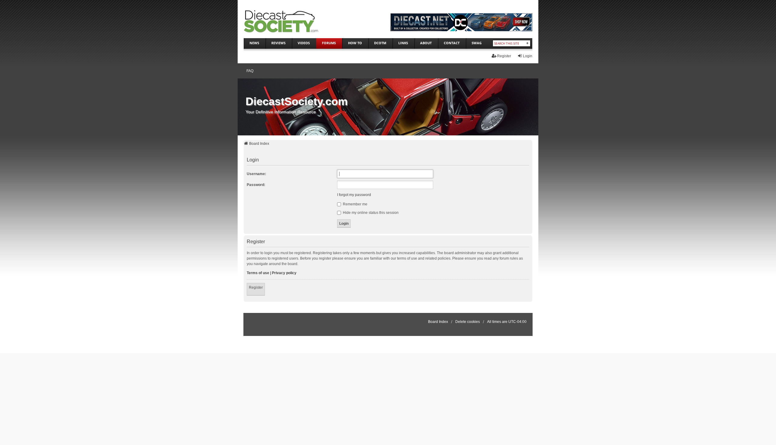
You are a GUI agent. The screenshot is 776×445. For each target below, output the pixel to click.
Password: (256, 185)
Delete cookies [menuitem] (467, 322)
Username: (256, 174)
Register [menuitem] (504, 56)
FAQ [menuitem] (249, 71)
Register (256, 287)
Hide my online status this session (370, 213)
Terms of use (258, 273)
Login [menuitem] (527, 56)
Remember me (354, 204)
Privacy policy (284, 273)
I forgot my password (354, 195)
